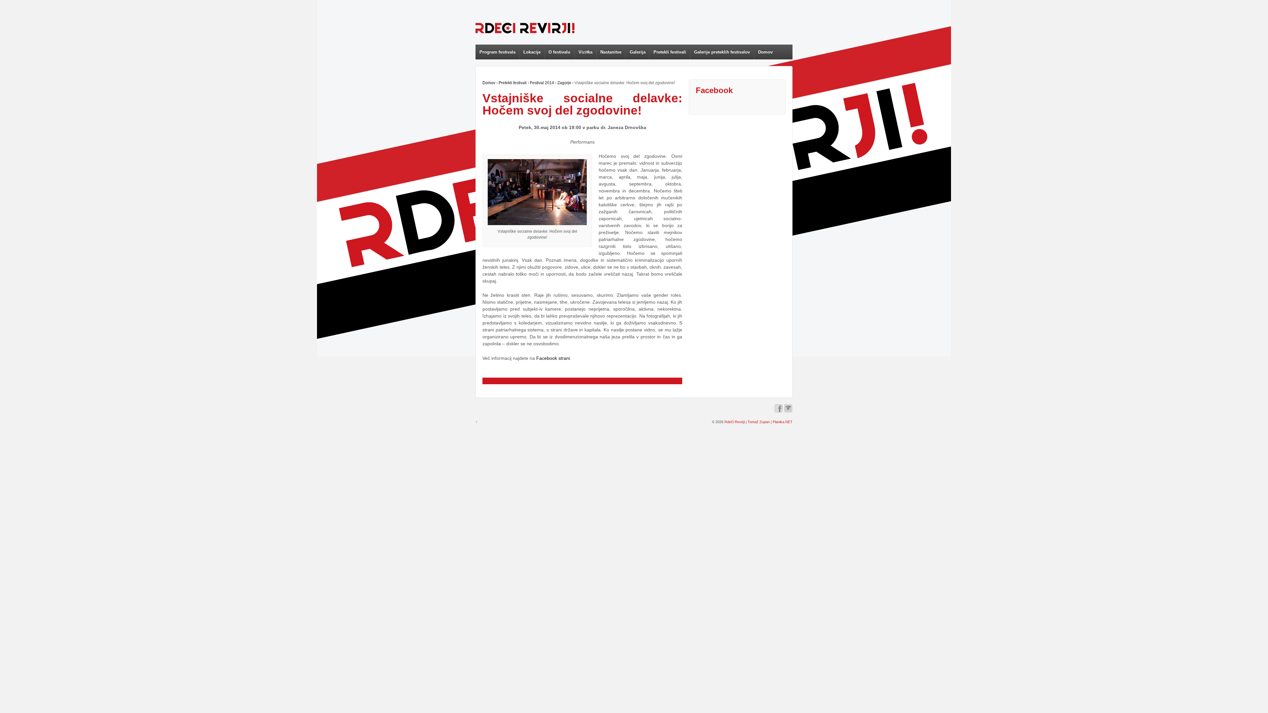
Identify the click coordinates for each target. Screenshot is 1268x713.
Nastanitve (610, 52)
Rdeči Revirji (734, 422)
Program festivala (497, 52)
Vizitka (585, 52)
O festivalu (559, 52)
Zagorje (564, 83)
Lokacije (532, 52)
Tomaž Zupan (759, 422)
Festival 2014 (542, 83)
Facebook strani (553, 358)
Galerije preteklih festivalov (722, 52)
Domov (765, 52)
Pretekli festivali (669, 52)
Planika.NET (782, 422)
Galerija (638, 52)
